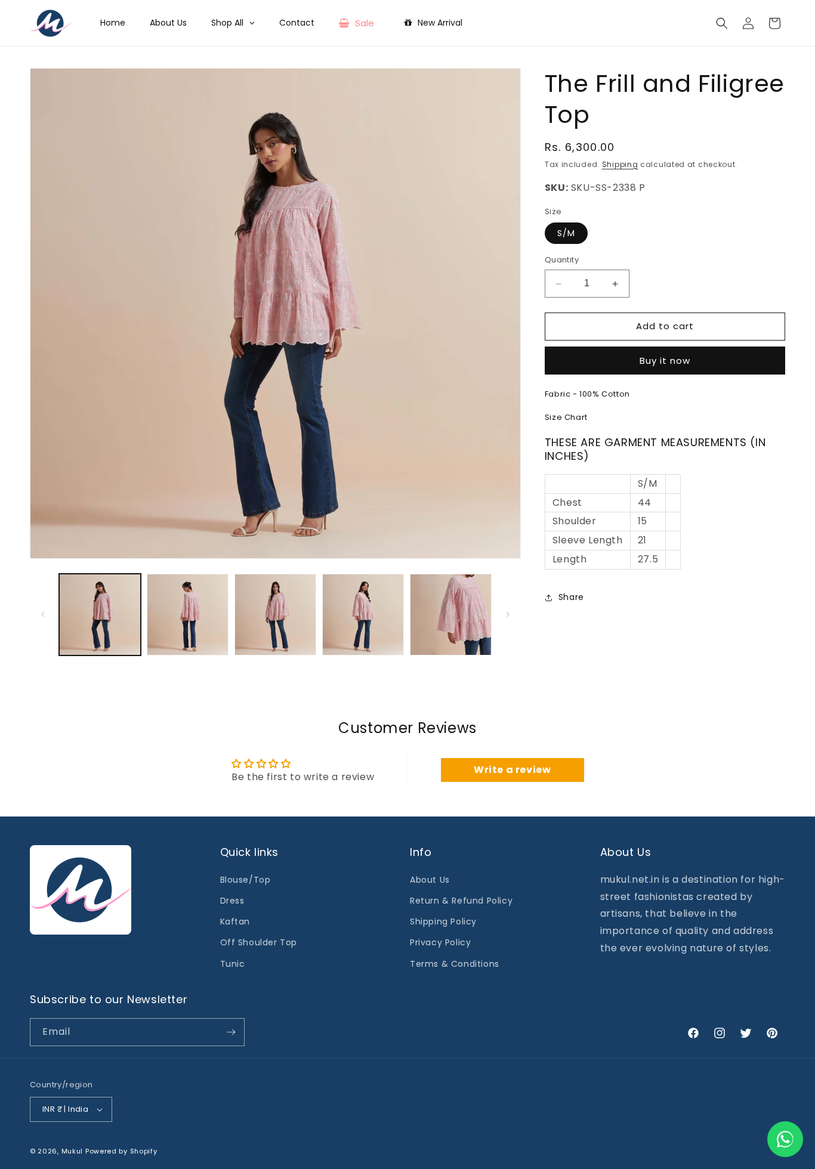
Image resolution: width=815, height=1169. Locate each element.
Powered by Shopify (121, 1151)
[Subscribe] (231, 1032)
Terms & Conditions (454, 964)
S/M (566, 234)
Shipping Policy (443, 921)
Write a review (512, 770)
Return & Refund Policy (461, 901)
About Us (430, 880)
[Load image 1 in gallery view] (100, 614)
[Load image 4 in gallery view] (363, 614)
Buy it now (665, 360)
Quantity (562, 260)
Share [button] (571, 598)
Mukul (72, 1151)
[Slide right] (508, 614)
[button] (722, 23)
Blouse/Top (245, 880)
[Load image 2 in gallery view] (188, 614)
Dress (232, 901)
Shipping (620, 164)
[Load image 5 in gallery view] (451, 614)
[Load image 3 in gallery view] (275, 614)
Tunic (232, 964)
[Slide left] (43, 614)
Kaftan (235, 921)
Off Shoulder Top (259, 942)
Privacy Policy (440, 942)
